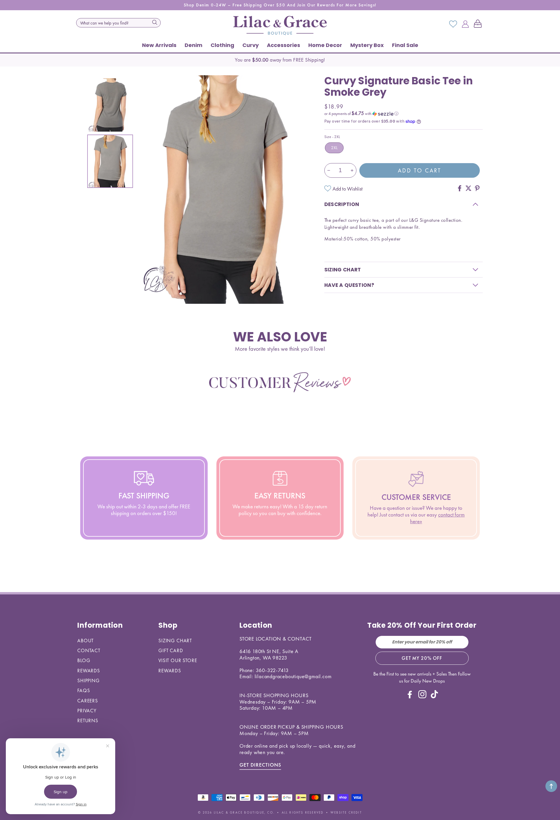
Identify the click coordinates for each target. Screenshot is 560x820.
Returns (87, 720)
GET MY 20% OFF (422, 658)
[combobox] (118, 22)
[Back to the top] (551, 786)
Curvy (250, 45)
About (85, 640)
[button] (479, 24)
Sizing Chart (175, 640)
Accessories (283, 45)
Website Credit (346, 812)
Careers (87, 700)
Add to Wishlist (347, 188)
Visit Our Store (177, 660)
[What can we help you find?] (154, 22)
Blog (83, 660)
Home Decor (325, 45)
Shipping (88, 680)
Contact (88, 650)
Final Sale (405, 45)
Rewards (88, 670)
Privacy (87, 710)
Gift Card (170, 650)
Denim (193, 45)
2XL (334, 148)
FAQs (83, 690)
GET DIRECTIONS (260, 764)
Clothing (222, 45)
